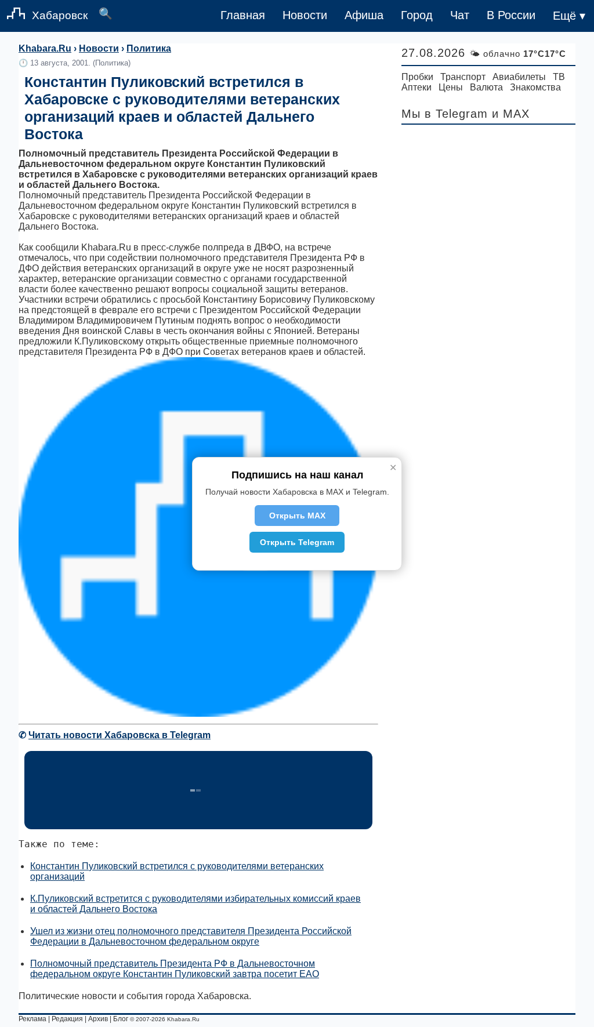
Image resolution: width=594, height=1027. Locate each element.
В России (511, 15)
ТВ (559, 77)
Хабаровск (60, 15)
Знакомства (535, 87)
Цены (451, 87)
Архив (98, 1019)
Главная (242, 15)
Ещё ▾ (569, 15)
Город (417, 15)
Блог (120, 1019)
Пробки (417, 77)
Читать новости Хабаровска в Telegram (119, 735)
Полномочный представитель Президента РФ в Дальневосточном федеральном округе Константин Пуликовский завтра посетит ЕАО (174, 969)
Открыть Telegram (297, 542)
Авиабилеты (519, 77)
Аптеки (416, 87)
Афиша (364, 15)
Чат (459, 15)
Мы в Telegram (444, 113)
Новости (304, 15)
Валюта (486, 87)
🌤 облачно (517, 54)
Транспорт (463, 77)
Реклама (32, 1019)
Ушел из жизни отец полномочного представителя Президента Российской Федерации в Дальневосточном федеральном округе (191, 936)
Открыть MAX (297, 515)
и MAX (511, 113)
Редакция (67, 1019)
